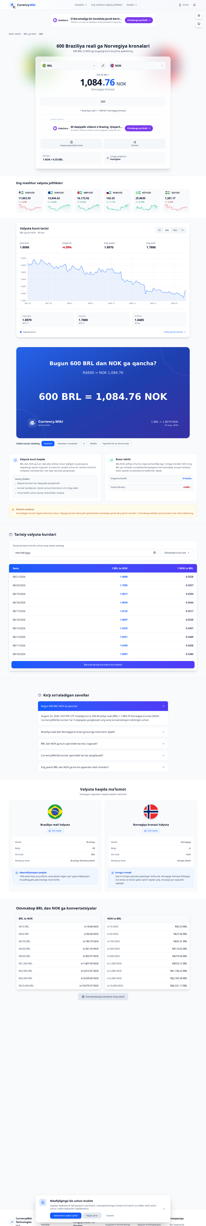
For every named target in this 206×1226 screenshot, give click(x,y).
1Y (182, 230)
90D (175, 230)
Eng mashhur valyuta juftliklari (106, 4)
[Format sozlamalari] (198, 15)
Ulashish (48, 443)
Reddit (93, 443)
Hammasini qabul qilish (66, 1215)
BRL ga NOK (30, 33)
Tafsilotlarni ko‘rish (175, 552)
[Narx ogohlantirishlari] (194, 5)
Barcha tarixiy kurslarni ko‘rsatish (103, 664)
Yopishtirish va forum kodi (116, 443)
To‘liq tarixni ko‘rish (173, 332)
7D (159, 230)
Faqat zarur (92, 1215)
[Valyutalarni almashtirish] (103, 65)
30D (167, 230)
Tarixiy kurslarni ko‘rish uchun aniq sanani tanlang (38, 545)
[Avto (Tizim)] (198, 23)
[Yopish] (164, 1209)
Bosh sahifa (15, 33)
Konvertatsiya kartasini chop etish (105, 996)
